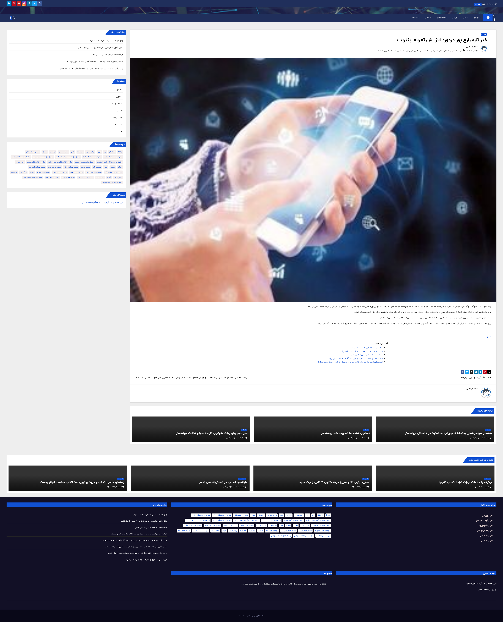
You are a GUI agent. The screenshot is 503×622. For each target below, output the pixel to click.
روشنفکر (252, 583)
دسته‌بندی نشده (116, 103)
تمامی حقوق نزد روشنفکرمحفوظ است (251, 616)
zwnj (120, 152)
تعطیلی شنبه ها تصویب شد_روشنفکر (345, 433)
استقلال (112, 152)
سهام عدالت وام (43, 172)
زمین (105, 167)
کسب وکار (415, 17)
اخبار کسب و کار (485, 530)
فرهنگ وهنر (441, 17)
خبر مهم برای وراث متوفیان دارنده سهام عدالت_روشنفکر (212, 433)
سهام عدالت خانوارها (94, 172)
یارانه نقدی (100, 177)
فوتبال (32, 172)
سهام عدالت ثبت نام (37, 167)
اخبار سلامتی (487, 540)
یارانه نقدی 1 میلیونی (85, 177)
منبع (489, 336)
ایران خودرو (90, 152)
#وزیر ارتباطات (407, 51)
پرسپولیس (118, 177)
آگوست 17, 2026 (362, 487)
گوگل (109, 177)
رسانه (120, 167)
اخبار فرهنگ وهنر (484, 520)
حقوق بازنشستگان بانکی (21, 157)
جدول (44, 152)
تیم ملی (53, 152)
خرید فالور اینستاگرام (114, 202)
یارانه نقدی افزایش (52, 177)
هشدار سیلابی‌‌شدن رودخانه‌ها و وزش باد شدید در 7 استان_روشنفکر (448, 433)
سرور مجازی (471, 583)
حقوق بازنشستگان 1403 (92, 157)
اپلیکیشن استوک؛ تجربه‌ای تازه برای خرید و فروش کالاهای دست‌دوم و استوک (350, 362)
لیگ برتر (23, 172)
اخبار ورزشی (487, 515)
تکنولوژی (477, 17)
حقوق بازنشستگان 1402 (113, 157)
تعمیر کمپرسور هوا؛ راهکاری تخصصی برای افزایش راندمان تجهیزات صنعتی (136, 546)
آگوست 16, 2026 (239, 487)
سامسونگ (97, 167)
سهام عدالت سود (76, 172)
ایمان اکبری (470, 47)
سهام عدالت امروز (54, 167)
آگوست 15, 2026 (117, 487)
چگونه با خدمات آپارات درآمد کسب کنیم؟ (365, 347)
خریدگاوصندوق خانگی (91, 202)
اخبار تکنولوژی (486, 525)
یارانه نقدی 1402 (68, 177)
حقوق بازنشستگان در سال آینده (60, 162)
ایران (99, 152)
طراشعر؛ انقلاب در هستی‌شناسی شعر (367, 354)
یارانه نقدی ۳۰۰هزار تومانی (32, 177)
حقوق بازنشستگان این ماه (43, 157)
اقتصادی (428, 17)
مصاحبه (14, 172)
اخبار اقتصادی (486, 535)
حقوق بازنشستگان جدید (84, 162)
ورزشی (454, 17)
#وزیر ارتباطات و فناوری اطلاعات (389, 51)
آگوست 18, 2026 (484, 487)
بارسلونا (80, 152)
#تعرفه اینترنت (432, 51)
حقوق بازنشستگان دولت (36, 162)
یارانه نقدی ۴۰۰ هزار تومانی (112, 182)
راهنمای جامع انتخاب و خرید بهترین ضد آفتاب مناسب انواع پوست (355, 358)
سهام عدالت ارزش (71, 167)
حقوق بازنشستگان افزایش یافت (68, 157)
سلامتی (465, 17)
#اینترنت (458, 51)
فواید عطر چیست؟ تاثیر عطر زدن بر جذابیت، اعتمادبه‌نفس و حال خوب (137, 553)
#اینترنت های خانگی (447, 51)
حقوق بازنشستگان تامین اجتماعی (109, 162)
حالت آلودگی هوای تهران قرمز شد (475, 377)
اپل (105, 152)
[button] (494, 15)
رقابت (112, 167)
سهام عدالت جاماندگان (113, 172)
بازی (72, 152)
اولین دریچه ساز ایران (487, 589)
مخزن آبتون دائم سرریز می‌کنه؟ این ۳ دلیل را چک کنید (359, 351)
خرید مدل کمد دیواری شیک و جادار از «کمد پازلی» (146, 559)
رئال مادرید (20, 162)
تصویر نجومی (63, 152)
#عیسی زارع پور (420, 51)
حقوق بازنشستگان (32, 152)
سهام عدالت (85, 167)
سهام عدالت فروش (60, 172)
